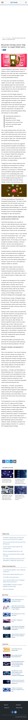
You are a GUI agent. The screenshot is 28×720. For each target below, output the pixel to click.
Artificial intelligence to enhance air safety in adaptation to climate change (12, 585)
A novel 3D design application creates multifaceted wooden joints (14, 570)
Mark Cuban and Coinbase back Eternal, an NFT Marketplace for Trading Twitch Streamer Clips (14, 559)
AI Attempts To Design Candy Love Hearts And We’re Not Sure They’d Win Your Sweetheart (13, 538)
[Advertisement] (14, 21)
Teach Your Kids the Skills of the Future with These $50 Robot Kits (14, 543)
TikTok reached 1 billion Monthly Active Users (13, 574)
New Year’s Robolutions (8, 589)
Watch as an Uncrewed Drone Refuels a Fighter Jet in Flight (13, 555)
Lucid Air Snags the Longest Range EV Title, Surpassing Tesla (13, 547)
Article (4, 49)
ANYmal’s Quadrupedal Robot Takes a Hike (12, 551)
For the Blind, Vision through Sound (11, 577)
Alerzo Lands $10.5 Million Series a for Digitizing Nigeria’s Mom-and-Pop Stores (13, 580)
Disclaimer (18, 704)
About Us (6, 704)
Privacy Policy (19, 707)
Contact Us (6, 707)
